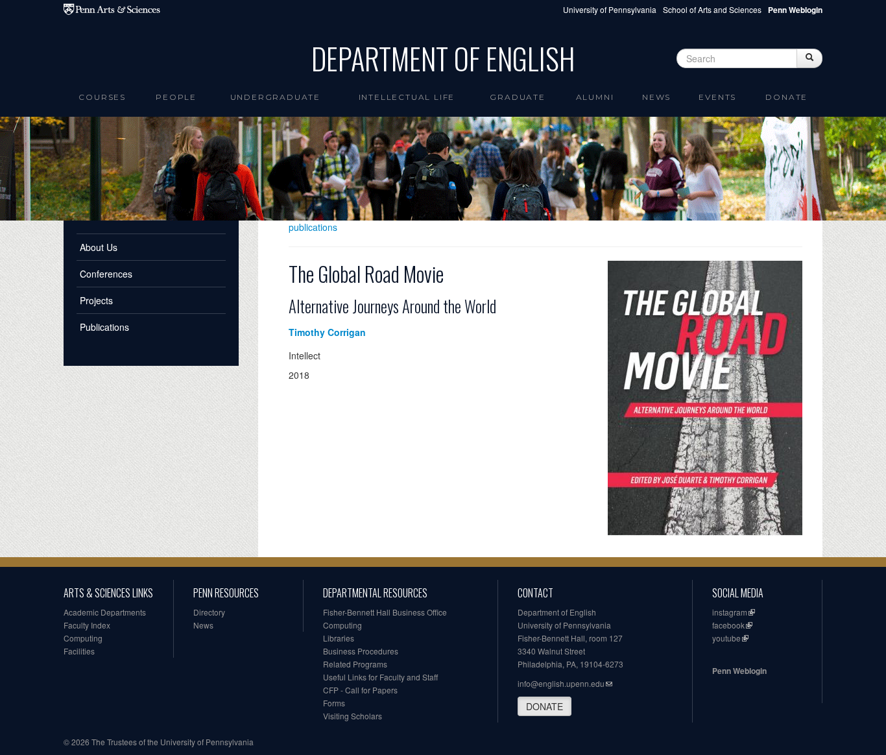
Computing (83, 637)
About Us (98, 247)
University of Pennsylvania (609, 9)
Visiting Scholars (352, 715)
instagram (729, 611)
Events (717, 97)
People (176, 97)
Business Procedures (360, 650)
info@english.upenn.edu (561, 683)
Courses (102, 97)
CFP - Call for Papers (360, 689)
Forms (334, 702)
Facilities (79, 650)
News (656, 97)
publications (313, 227)
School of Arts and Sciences (712, 9)
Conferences (106, 273)
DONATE (544, 706)
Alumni (595, 97)
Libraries (338, 637)
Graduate (517, 97)
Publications (104, 326)
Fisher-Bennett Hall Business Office (385, 611)
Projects (96, 300)
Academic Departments (105, 611)
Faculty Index (87, 624)
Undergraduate (275, 97)
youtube (726, 637)
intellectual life (407, 97)
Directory (209, 611)
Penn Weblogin (739, 671)
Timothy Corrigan (327, 332)
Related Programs (355, 663)
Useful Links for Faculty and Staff (380, 676)
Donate (786, 97)
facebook (728, 624)
